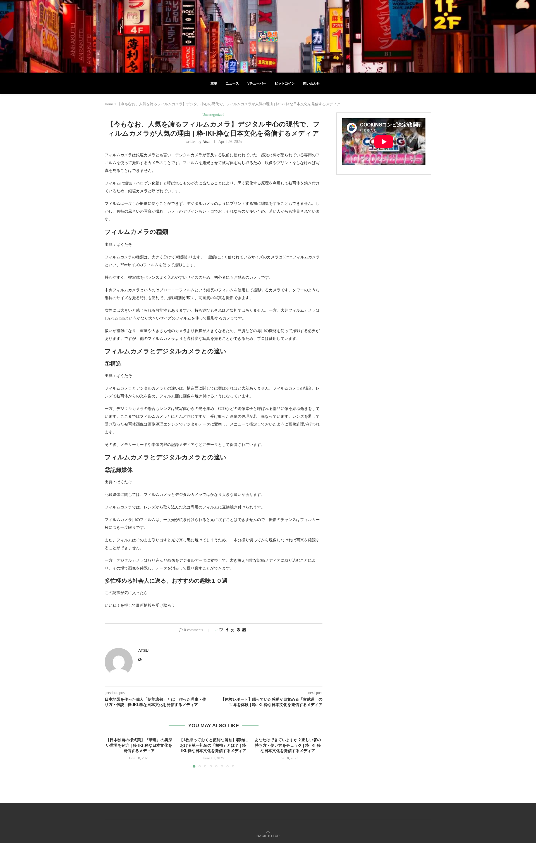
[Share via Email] (244, 630)
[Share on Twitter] (232, 630)
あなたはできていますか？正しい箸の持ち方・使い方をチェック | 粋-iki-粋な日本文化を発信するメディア (288, 745)
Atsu (206, 142)
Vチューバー (256, 83)
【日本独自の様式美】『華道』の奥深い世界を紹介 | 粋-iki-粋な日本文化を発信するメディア (139, 745)
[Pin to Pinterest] (238, 630)
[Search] (428, 36)
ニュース (232, 83)
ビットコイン (285, 83)
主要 (213, 83)
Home (109, 104)
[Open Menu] (107, 36)
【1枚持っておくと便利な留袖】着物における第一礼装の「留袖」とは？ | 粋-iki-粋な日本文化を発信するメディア (213, 745)
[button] (112, 752)
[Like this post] (221, 630)
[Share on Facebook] (227, 630)
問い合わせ (311, 83)
